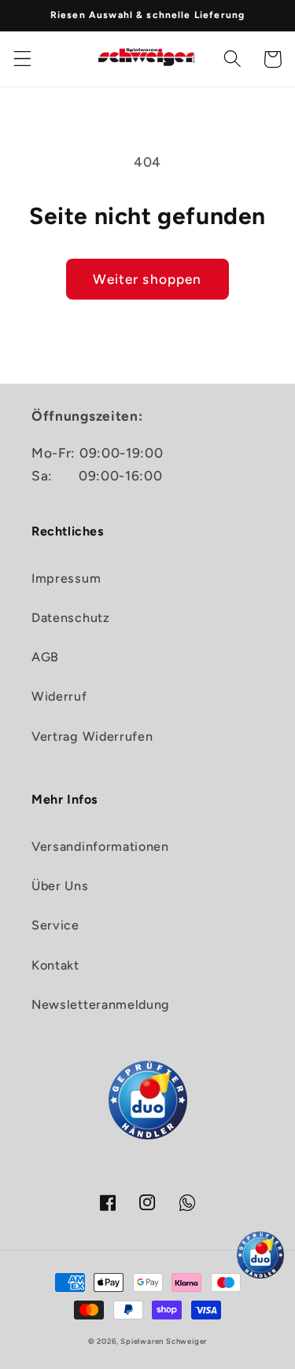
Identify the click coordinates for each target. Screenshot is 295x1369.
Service (55, 925)
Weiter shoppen (147, 279)
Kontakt (55, 965)
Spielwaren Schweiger (163, 1341)
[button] (22, 59)
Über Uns (60, 885)
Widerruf (59, 696)
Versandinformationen (100, 846)
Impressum (66, 578)
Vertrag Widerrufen (92, 736)
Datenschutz (70, 617)
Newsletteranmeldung (100, 1004)
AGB (45, 657)
